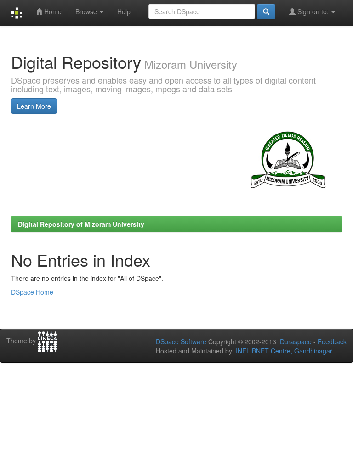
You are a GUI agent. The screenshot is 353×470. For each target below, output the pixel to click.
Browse (87, 11)
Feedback (332, 341)
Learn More (34, 106)
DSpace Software (181, 341)
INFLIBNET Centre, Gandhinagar (283, 350)
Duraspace (296, 341)
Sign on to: (313, 11)
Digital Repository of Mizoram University (81, 224)
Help (124, 11)
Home (52, 11)
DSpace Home (32, 292)
